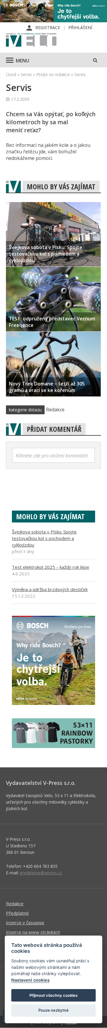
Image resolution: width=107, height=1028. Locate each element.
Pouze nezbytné (53, 1010)
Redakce (14, 903)
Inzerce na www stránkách (33, 932)
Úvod (11, 74)
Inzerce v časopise (25, 922)
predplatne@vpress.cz (41, 873)
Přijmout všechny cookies (53, 995)
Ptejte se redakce (53, 74)
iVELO (31, 40)
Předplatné (17, 913)
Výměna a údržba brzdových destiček (50, 589)
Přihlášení (80, 27)
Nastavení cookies (30, 980)
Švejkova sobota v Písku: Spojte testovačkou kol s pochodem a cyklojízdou (44, 538)
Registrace (47, 27)
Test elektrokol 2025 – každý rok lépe (50, 567)
